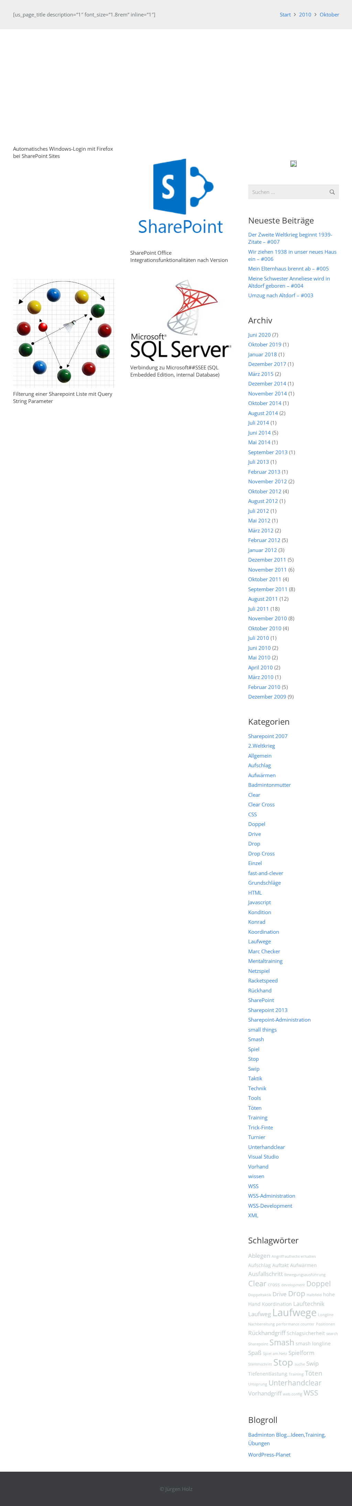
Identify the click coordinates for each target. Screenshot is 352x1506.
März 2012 (261, 530)
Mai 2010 (259, 657)
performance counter (295, 1324)
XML (253, 1215)
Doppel (256, 823)
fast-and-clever (265, 873)
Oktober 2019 (265, 344)
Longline (325, 1314)
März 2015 (261, 373)
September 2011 (268, 589)
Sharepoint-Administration (279, 1019)
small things (262, 1029)
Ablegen (259, 1256)
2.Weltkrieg (261, 745)
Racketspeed (263, 980)
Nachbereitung (261, 1324)
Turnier (256, 1137)
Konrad (256, 921)
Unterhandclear (266, 1146)
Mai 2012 (259, 520)
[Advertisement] (176, 81)
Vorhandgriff (265, 1393)
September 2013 (268, 452)
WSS (253, 1186)
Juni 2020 (259, 334)
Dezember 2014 (267, 383)
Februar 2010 (264, 686)
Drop (254, 843)
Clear (254, 794)
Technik (257, 1088)
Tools (254, 1097)
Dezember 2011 (267, 559)
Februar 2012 (264, 540)
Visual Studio (263, 1156)
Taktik (255, 1078)
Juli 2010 (258, 637)
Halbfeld (314, 1294)
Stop (253, 1058)
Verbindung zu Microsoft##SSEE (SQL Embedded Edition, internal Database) (174, 371)
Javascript (259, 902)
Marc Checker (264, 951)
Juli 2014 (258, 422)
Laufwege (259, 941)
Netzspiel (259, 970)
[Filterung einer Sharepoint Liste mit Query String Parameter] (64, 283)
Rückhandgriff (266, 1333)
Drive (254, 833)
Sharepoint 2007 (268, 736)
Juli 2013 (258, 461)
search (332, 1333)
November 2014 (267, 393)
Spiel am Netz (275, 1353)
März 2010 (261, 677)
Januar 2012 (262, 550)
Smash (256, 1039)
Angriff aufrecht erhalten (294, 1256)
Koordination (263, 931)
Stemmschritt (260, 1364)
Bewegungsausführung (305, 1274)
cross (274, 1284)
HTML (255, 892)
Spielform (301, 1353)
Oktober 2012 (265, 491)
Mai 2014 (259, 442)
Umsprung (257, 1384)
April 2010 (260, 667)
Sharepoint (258, 1344)
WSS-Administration (271, 1195)
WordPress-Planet (269, 1454)
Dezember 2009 (267, 696)
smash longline (313, 1343)
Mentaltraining (265, 960)
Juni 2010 (259, 647)
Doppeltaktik (259, 1294)
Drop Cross (261, 853)
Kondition (259, 912)
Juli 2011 (258, 608)
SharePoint (261, 1000)
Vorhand (258, 1166)
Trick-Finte (260, 1127)
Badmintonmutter (269, 784)
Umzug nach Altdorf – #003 (281, 295)
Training (257, 1117)
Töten (255, 1107)
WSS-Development (270, 1205)
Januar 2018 (262, 354)
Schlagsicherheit (306, 1333)
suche (300, 1364)
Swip (254, 1068)
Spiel (254, 1049)
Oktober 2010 (265, 628)
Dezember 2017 (267, 363)
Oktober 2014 (265, 403)
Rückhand (260, 990)
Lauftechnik (308, 1304)
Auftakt (280, 1265)
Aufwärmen (262, 775)
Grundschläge (264, 882)
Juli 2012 (258, 510)
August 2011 (263, 598)
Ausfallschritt (265, 1274)
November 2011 (267, 569)
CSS (252, 814)
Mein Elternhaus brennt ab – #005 (288, 268)
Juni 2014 (259, 432)
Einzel (255, 863)
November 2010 (267, 618)
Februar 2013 (264, 471)
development (293, 1285)
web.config (292, 1394)
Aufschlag (259, 765)
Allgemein (260, 755)
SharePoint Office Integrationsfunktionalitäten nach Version (179, 256)
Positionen (325, 1324)
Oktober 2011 (265, 579)
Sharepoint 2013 (268, 1010)
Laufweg (259, 1314)
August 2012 (263, 500)
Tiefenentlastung (267, 1373)
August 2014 (263, 413)
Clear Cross (261, 804)
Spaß (255, 1353)
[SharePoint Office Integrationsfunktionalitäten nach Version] (181, 149)
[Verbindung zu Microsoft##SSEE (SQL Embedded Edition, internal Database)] (181, 283)
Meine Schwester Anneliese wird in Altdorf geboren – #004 (289, 282)
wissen (256, 1176)
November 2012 (267, 481)
